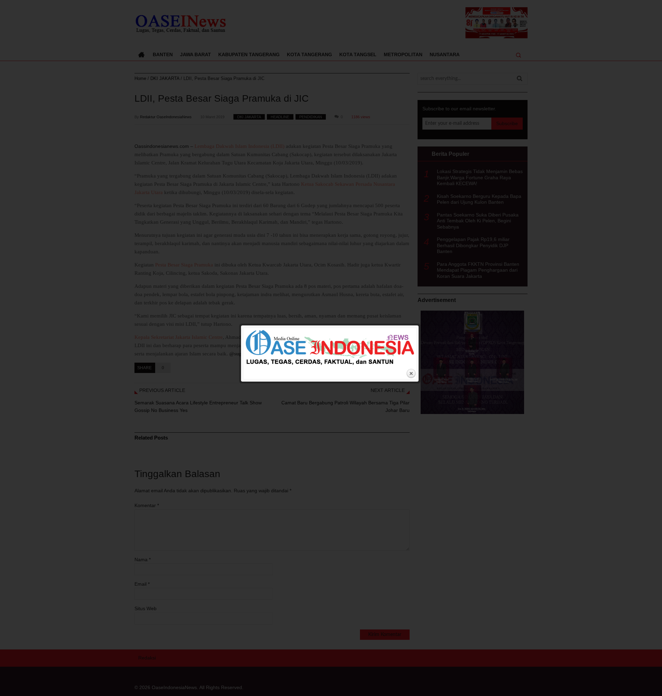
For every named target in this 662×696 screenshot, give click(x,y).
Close (411, 374)
